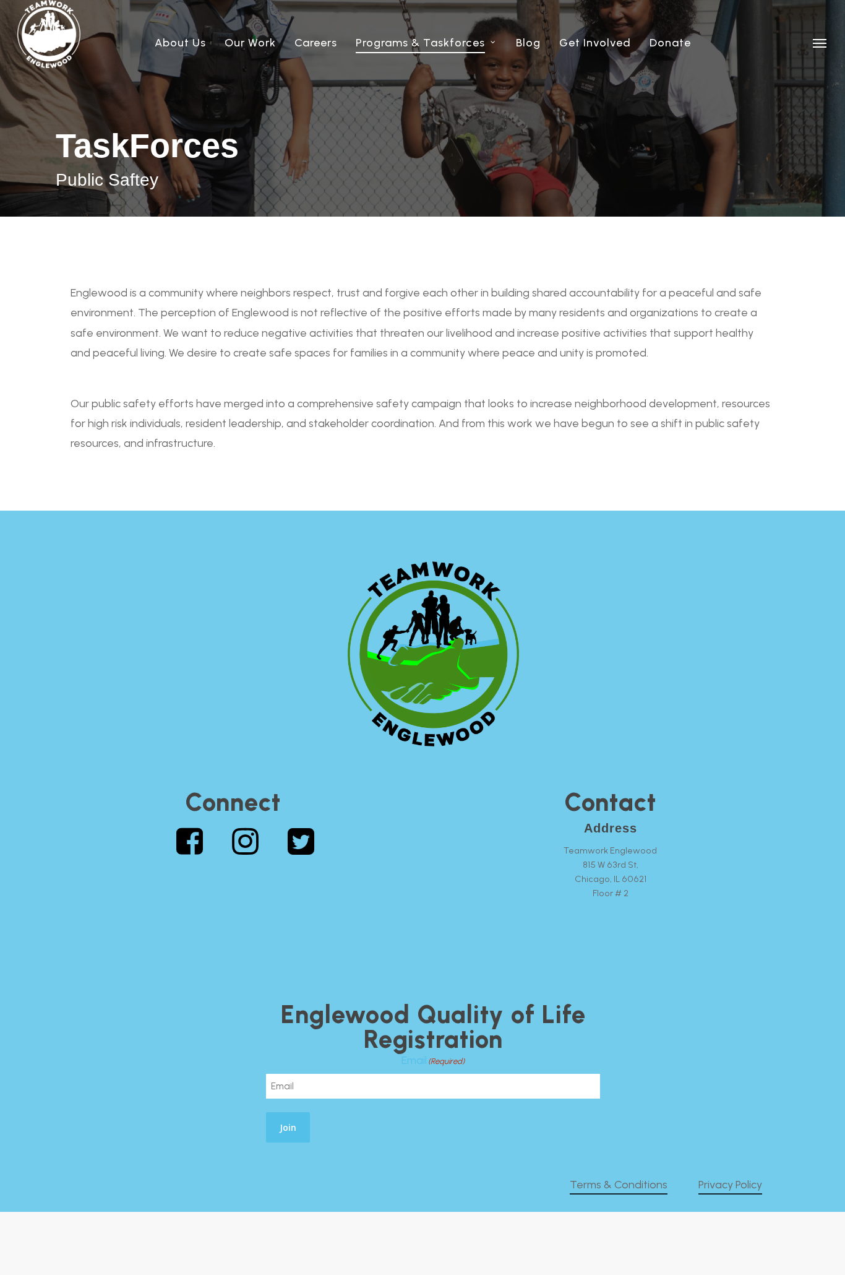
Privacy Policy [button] (730, 1184)
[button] (820, 43)
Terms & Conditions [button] (618, 1184)
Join (288, 1127)
